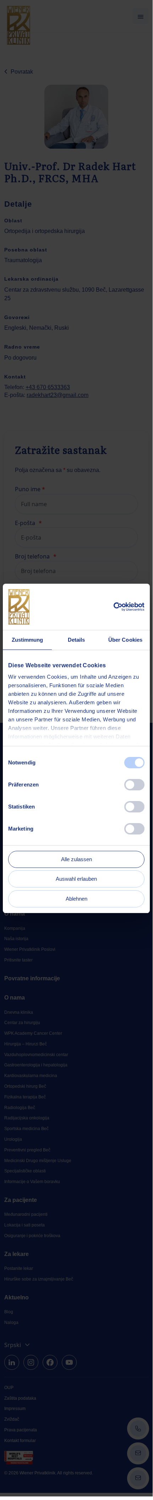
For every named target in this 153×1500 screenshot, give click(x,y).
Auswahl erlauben (76, 879)
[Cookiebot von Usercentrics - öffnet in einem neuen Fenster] (113, 606)
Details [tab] (76, 640)
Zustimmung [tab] (27, 640)
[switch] (134, 784)
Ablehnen (76, 899)
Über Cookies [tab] (125, 640)
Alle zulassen (76, 859)
